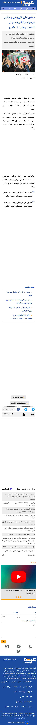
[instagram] (27, 9)
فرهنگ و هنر (27, 686)
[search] (3, 8)
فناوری (29, 691)
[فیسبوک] (18, 408)
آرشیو (30, 706)
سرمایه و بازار (7, 686)
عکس (22, 696)
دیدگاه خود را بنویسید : (29, 621)
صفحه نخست (27, 681)
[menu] (33, 9)
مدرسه (29, 701)
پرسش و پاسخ (20, 701)
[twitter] (15, 9)
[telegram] (21, 9)
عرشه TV (33, 562)
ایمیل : (16, 612)
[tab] (20, 597)
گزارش (13, 681)
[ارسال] (31, 414)
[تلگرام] (33, 408)
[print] (25, 414)
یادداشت (22, 691)
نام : (35, 612)
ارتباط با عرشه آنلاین (12, 706)
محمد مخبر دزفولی (18, 403)
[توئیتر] (26, 408)
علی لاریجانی (17, 397)
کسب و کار (17, 686)
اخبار (19, 681)
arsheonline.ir (9, 659)
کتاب (15, 691)
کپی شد (12, 409)
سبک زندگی (5, 681)
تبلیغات (23, 706)
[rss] (9, 9)
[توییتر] (18, 651)
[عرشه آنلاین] (28, 3)
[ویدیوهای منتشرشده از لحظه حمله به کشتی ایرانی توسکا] (18, 577)
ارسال (3, 641)
